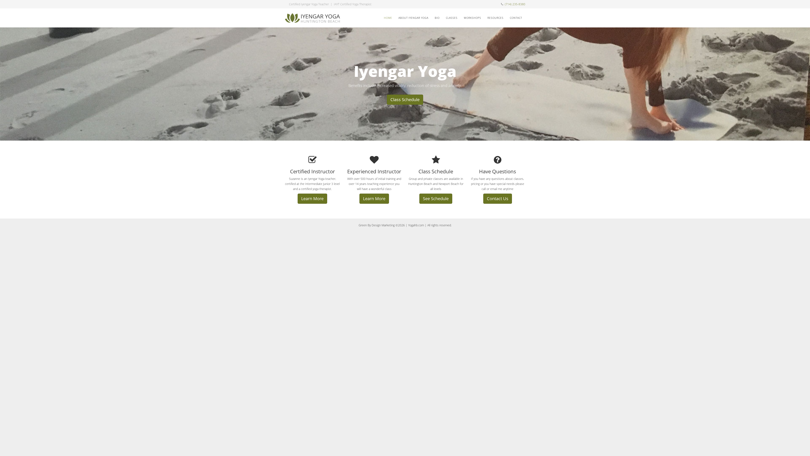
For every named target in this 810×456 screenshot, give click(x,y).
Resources (495, 18)
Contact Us (497, 198)
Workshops (472, 18)
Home (388, 18)
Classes (452, 18)
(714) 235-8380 (515, 4)
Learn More (312, 198)
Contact (516, 18)
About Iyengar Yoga (413, 18)
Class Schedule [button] (405, 99)
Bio (437, 18)
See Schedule (436, 198)
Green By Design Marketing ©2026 (382, 225)
